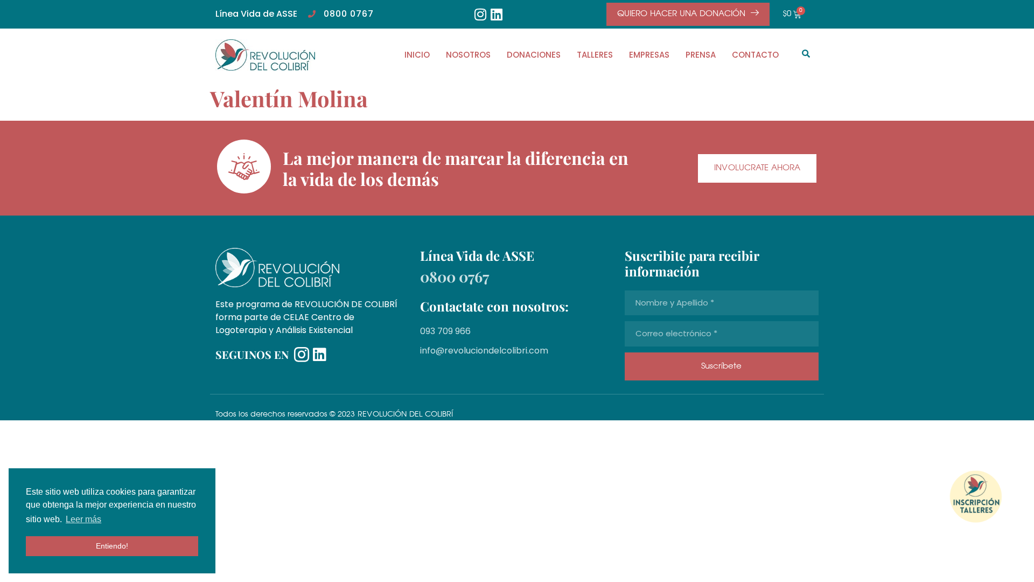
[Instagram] (480, 14)
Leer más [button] (83, 519)
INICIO (417, 54)
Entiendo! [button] (112, 546)
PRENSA (701, 54)
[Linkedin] (497, 14)
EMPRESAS (649, 54)
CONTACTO (755, 54)
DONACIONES (534, 54)
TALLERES (595, 54)
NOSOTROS (468, 54)
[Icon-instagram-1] (301, 354)
